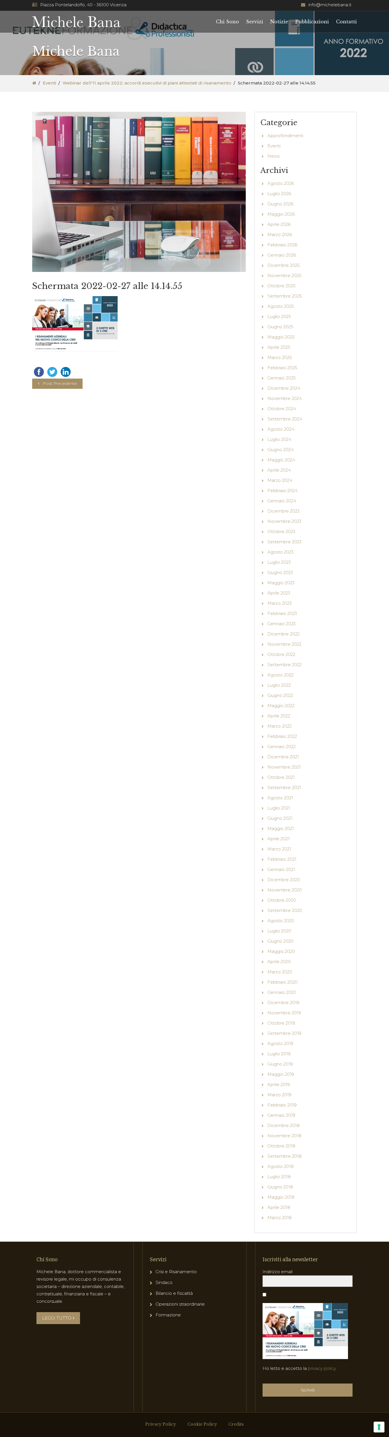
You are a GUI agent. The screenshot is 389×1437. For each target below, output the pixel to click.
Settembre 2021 (284, 787)
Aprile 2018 (278, 1207)
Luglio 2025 (279, 316)
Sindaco (164, 1282)
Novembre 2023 (284, 521)
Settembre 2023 (284, 541)
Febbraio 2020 (282, 982)
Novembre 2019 (284, 1012)
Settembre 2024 (284, 419)
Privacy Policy (160, 1424)
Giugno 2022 (280, 695)
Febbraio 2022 (282, 736)
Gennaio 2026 (281, 255)
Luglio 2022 (279, 685)
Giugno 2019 (280, 1064)
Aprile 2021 (278, 838)
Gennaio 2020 (281, 992)
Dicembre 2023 (283, 511)
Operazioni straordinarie (180, 1304)
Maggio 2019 (280, 1074)
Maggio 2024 (281, 460)
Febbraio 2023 (282, 613)
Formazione (168, 1315)
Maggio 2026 (281, 214)
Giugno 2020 (280, 941)
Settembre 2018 (284, 1156)
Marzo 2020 (279, 971)
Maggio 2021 (280, 828)
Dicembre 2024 (283, 388)
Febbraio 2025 (282, 367)
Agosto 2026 (280, 183)
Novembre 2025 (284, 275)
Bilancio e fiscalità (174, 1293)
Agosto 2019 (280, 1043)
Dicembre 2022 (283, 634)
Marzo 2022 (279, 726)
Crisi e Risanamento (176, 1271)
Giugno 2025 (280, 326)
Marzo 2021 (279, 849)
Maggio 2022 (280, 705)
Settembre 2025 (284, 296)
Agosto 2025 (280, 306)
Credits (236, 1424)
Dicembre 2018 (283, 1125)
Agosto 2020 (280, 920)
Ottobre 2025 (281, 285)
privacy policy (322, 1368)
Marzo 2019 (279, 1094)
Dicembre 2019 (283, 1002)
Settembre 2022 (284, 664)
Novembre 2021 (284, 767)
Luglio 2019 (278, 1053)
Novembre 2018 (284, 1135)
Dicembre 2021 (283, 756)
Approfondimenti (285, 135)
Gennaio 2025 (281, 378)
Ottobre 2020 (281, 900)
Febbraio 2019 (282, 1105)
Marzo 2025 (279, 357)
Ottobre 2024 (281, 408)
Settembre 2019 (284, 1033)
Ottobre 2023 (281, 531)
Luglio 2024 (279, 439)
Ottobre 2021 (281, 777)
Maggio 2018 (280, 1197)
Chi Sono (227, 21)
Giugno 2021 (279, 818)
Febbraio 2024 (282, 490)
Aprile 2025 (278, 347)
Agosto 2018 (280, 1166)
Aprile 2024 (279, 470)
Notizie (279, 21)
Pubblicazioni (312, 21)
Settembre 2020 (284, 910)
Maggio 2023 (280, 582)
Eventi (49, 83)
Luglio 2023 (279, 562)
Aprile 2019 (278, 1084)
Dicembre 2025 (283, 265)
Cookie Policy (202, 1424)
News (273, 156)
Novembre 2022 (284, 644)
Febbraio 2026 (282, 244)
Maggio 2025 (281, 337)
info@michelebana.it (329, 4)
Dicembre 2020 (283, 879)
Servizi (254, 21)
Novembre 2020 (284, 890)
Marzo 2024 (279, 480)
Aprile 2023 (278, 593)
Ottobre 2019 (281, 1023)
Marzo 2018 (279, 1217)
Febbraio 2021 (281, 859)
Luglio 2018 (279, 1176)
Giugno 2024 (280, 449)
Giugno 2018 (280, 1187)
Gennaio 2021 (281, 869)
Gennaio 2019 (281, 1115)
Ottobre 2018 (281, 1146)
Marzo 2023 (279, 603)
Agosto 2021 (280, 797)
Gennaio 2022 (281, 746)
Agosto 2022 (280, 675)
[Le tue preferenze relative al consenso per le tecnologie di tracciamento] (379, 1427)
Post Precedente (60, 383)
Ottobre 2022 (281, 654)
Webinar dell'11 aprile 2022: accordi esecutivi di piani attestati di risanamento (147, 83)
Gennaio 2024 (281, 500)
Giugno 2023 (280, 572)
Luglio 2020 (279, 931)
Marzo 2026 (279, 234)
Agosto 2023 (280, 552)
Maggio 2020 (281, 951)
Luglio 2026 (279, 193)
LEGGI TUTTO (56, 1318)
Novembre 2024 (284, 398)
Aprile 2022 (278, 715)
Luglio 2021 (278, 808)
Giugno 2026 (280, 204)
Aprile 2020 (279, 961)
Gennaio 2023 (281, 623)
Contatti (346, 21)
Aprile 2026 (278, 224)
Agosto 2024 (280, 429)
